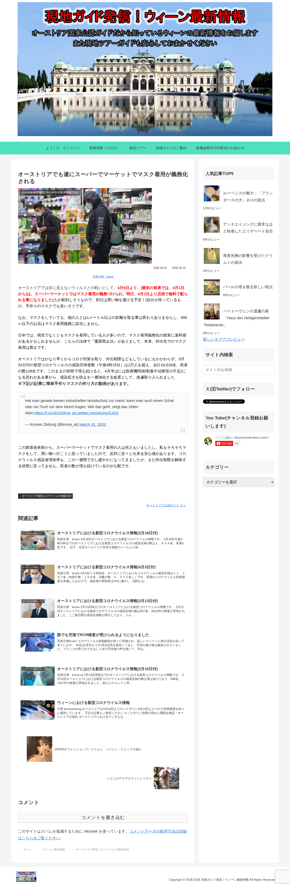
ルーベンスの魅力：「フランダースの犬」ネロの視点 (248, 196)
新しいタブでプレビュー (224, 339)
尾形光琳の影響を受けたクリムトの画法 (248, 259)
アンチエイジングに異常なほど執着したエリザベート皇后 (248, 227)
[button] (270, 370)
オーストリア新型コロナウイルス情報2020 (47, 495)
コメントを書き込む (103, 817)
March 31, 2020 (92, 424)
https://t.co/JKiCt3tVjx (53, 413)
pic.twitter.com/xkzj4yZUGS (95, 413)
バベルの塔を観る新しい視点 (248, 287)
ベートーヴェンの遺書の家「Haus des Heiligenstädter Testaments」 (237, 318)
